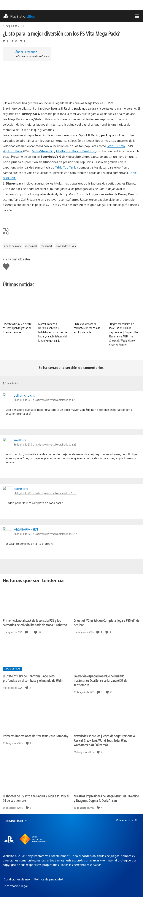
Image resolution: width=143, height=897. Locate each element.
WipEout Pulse (13, 151)
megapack (46, 245)
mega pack (31, 245)
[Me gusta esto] (36, 632)
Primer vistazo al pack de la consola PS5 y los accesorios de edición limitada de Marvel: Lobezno (35, 622)
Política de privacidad (48, 879)
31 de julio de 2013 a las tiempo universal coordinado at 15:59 (45, 444)
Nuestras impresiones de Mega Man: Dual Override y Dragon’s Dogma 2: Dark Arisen (106, 798)
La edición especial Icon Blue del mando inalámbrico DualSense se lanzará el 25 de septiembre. (100, 680)
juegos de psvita (13, 245)
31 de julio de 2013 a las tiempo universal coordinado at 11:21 (44, 399)
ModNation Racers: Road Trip (75, 151)
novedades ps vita (66, 245)
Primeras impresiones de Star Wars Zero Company (35, 736)
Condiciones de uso (17, 879)
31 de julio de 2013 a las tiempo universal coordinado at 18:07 (45, 493)
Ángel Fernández (26, 51)
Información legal (16, 886)
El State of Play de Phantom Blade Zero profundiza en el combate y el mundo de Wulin (33, 678)
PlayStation (22, 16)
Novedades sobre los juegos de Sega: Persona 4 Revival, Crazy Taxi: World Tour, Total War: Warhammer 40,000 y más (104, 740)
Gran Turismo (116, 146)
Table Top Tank (65, 167)
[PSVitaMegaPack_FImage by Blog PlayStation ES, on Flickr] (71, 79)
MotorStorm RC (42, 151)
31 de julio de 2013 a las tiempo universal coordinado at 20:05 (45, 533)
